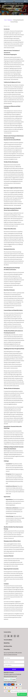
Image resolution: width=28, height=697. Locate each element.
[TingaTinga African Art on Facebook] (5, 636)
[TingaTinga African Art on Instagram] (15, 636)
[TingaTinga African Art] (14, 1)
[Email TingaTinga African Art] (18, 636)
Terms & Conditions (8, 639)
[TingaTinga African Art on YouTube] (8, 636)
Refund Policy (7, 643)
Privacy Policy (7, 649)
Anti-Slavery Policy (8, 646)
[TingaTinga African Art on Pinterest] (11, 636)
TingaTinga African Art (11, 681)
